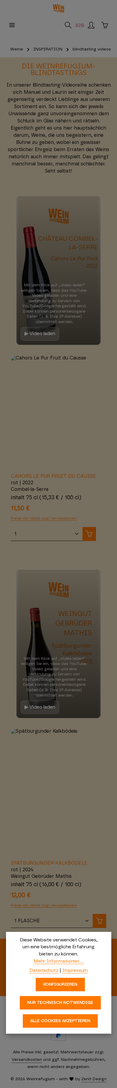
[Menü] (12, 25)
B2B (79, 25)
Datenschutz (43, 970)
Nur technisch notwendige (60, 1003)
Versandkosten (27, 1060)
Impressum (75, 970)
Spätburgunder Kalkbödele (49, 863)
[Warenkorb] (104, 25)
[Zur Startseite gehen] (58, 8)
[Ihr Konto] (91, 25)
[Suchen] (68, 25)
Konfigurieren (60, 984)
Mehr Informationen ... (59, 961)
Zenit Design (93, 1079)
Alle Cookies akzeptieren (60, 1021)
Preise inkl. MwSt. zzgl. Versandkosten (44, 518)
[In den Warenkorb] (89, 534)
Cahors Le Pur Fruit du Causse (53, 476)
